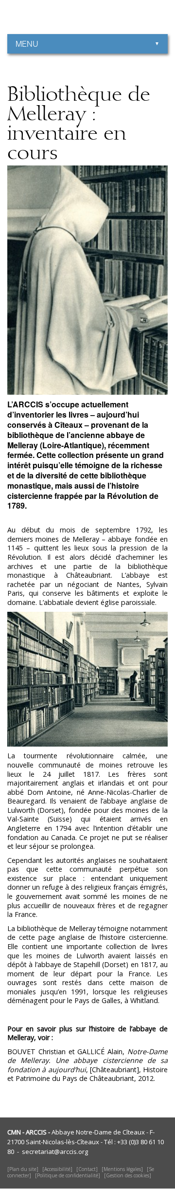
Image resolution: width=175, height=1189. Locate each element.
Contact (87, 1169)
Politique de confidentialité (67, 1175)
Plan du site (22, 1169)
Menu (27, 44)
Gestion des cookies (127, 1175)
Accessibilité (57, 1169)
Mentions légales (122, 1169)
